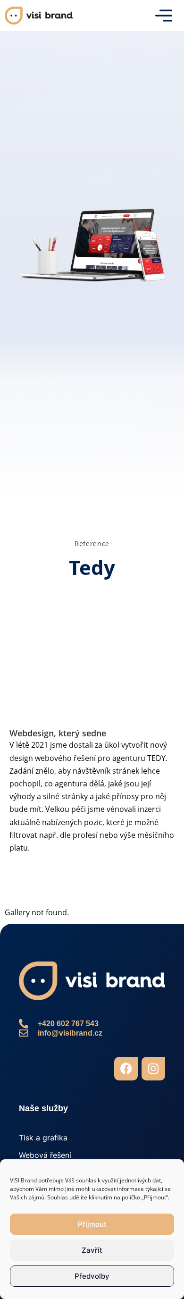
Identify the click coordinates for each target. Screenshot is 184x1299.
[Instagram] (153, 1068)
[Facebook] (126, 1068)
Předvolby (92, 1276)
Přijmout (92, 1224)
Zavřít (92, 1250)
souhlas (86, 1180)
